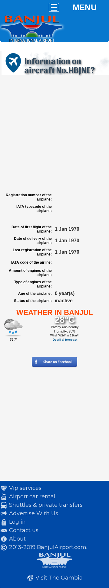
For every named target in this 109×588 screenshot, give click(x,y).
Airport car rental (32, 496)
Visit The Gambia (59, 577)
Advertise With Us (33, 513)
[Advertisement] (54, 133)
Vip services (25, 488)
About (17, 538)
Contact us (23, 530)
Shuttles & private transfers (46, 505)
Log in (17, 522)
